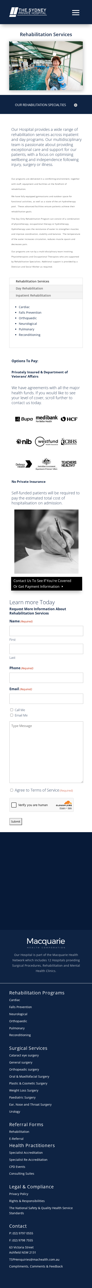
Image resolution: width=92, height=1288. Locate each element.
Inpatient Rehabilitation (33, 295)
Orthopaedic (28, 318)
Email (20, 689)
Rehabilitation (19, 1132)
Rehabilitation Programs (37, 993)
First (12, 639)
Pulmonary (26, 329)
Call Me (20, 710)
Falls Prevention (30, 312)
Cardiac (24, 307)
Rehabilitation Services (46, 34)
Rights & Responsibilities (27, 1201)
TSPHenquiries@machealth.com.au (34, 1259)
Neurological (28, 324)
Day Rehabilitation (29, 288)
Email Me (21, 715)
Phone (21, 668)
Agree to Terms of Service (44, 790)
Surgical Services (28, 1048)
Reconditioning (29, 335)
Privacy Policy (18, 1194)
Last (12, 657)
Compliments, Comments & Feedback (36, 1266)
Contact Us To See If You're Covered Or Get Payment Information (42, 583)
